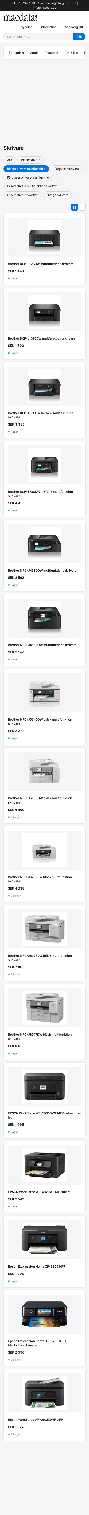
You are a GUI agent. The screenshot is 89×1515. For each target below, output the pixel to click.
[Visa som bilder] (74, 207)
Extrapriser (16, 52)
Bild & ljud (71, 52)
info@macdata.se (44, 7)
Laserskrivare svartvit (22, 195)
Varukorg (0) (74, 27)
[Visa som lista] (82, 207)
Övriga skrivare (57, 195)
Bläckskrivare (30, 160)
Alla (9, 160)
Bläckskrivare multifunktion (26, 169)
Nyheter (26, 27)
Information (48, 27)
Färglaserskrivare (66, 169)
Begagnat (51, 52)
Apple (34, 52)
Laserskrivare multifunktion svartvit (32, 186)
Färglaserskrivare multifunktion (29, 177)
